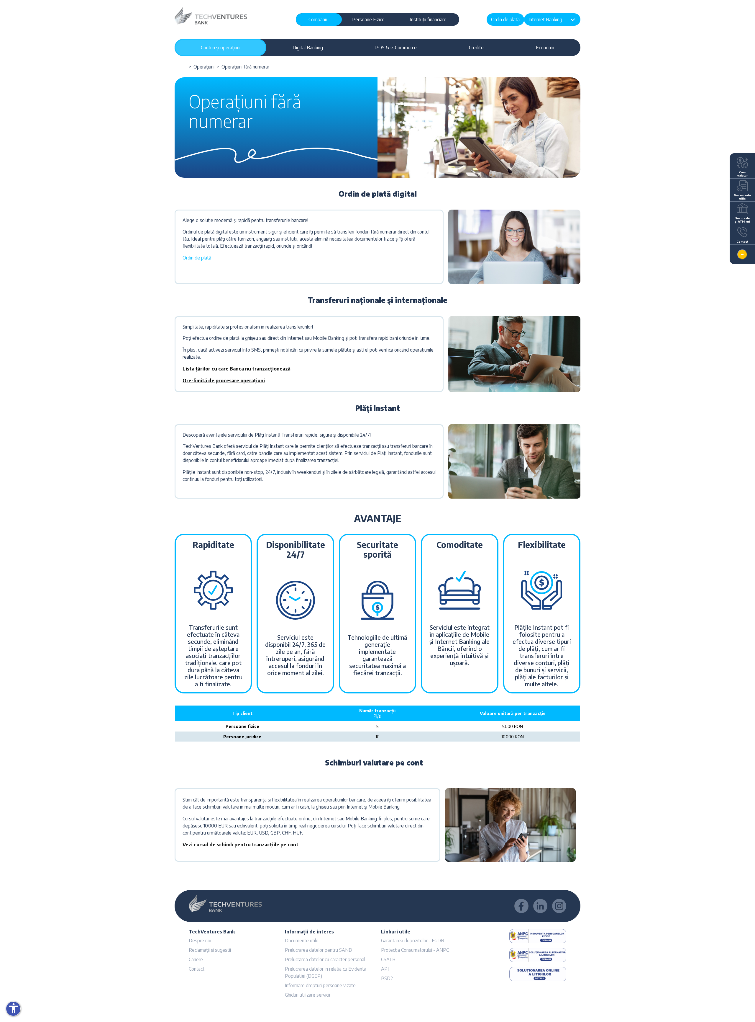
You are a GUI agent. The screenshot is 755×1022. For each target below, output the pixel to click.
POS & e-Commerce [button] (396, 47)
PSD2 (387, 978)
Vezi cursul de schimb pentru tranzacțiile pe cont (240, 845)
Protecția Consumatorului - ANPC (415, 950)
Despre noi (200, 940)
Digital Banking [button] (308, 47)
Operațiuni (203, 67)
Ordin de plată (505, 19)
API (385, 969)
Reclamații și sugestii (210, 950)
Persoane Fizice (368, 19)
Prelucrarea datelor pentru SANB (318, 950)
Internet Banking (545, 19)
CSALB (388, 959)
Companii (317, 19)
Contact (196, 969)
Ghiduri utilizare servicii (307, 995)
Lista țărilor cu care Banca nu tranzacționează (236, 369)
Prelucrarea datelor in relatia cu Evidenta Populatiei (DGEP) (325, 972)
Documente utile (302, 940)
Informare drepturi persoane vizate (320, 985)
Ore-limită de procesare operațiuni (224, 380)
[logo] (211, 15)
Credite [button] (476, 47)
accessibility (13, 1008)
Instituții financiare (428, 19)
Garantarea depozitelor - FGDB (412, 940)
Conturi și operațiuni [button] (220, 47)
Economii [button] (545, 47)
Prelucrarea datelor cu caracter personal (325, 959)
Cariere (196, 959)
